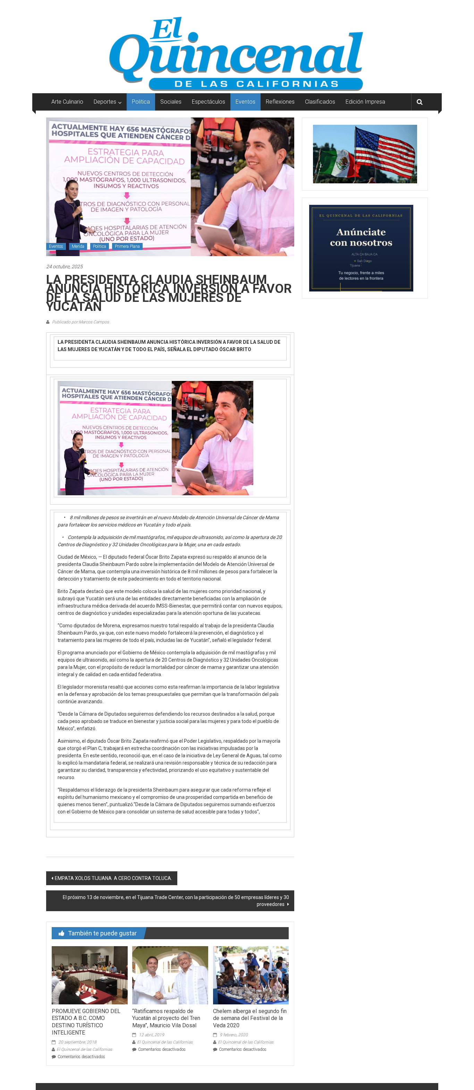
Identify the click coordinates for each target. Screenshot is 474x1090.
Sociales (170, 101)
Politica (141, 101)
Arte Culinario (67, 101)
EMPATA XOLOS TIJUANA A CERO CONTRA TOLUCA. (113, 878)
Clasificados (320, 101)
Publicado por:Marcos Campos (80, 322)
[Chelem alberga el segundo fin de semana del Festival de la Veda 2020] (251, 974)
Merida (78, 246)
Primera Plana (127, 246)
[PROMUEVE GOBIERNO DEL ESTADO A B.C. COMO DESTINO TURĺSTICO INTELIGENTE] (89, 974)
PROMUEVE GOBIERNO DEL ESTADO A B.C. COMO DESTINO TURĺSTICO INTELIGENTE (86, 1022)
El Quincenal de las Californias (84, 1049)
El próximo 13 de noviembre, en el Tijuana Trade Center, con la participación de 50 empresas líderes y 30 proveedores (176, 901)
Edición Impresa (365, 101)
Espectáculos (208, 101)
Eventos (245, 101)
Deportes (105, 101)
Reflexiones (280, 101)
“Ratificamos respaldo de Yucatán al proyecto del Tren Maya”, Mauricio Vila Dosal (166, 1018)
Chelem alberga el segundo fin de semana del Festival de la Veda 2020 (250, 1018)
